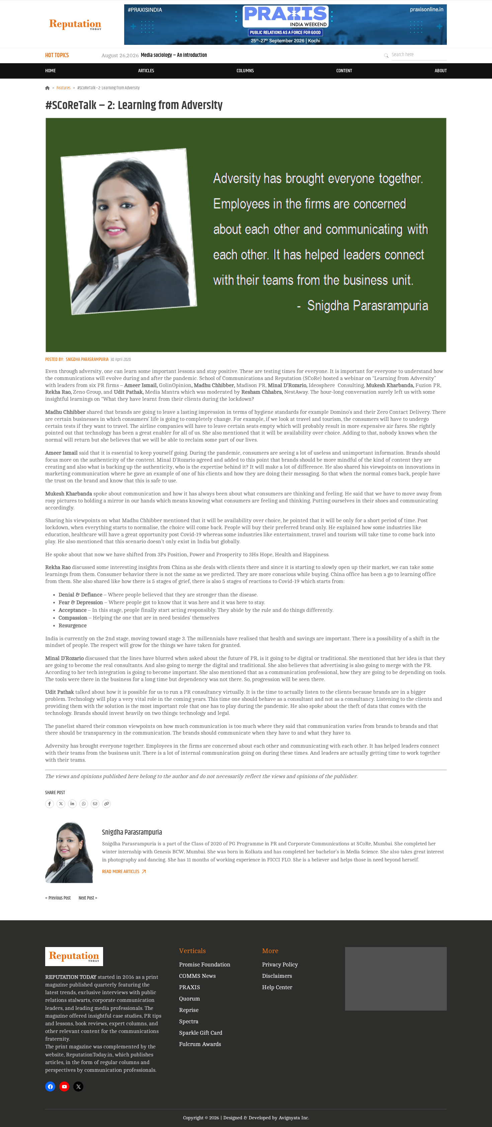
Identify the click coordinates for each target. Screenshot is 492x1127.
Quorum (189, 999)
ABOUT (441, 71)
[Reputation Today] (75, 24)
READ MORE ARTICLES (120, 871)
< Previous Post (58, 898)
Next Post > (88, 898)
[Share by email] (95, 804)
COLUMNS (245, 71)
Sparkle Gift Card (200, 1033)
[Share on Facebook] (49, 804)
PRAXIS (189, 987)
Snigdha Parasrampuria (87, 359)
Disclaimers (277, 976)
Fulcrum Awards (200, 1044)
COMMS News (197, 976)
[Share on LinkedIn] (72, 804)
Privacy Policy (280, 964)
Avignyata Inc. (294, 1117)
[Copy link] (106, 804)
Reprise (188, 1010)
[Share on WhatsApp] (83, 804)
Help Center (277, 987)
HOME (50, 71)
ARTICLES (146, 71)
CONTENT (344, 71)
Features (64, 88)
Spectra (188, 1021)
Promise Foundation (204, 964)
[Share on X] (61, 804)
